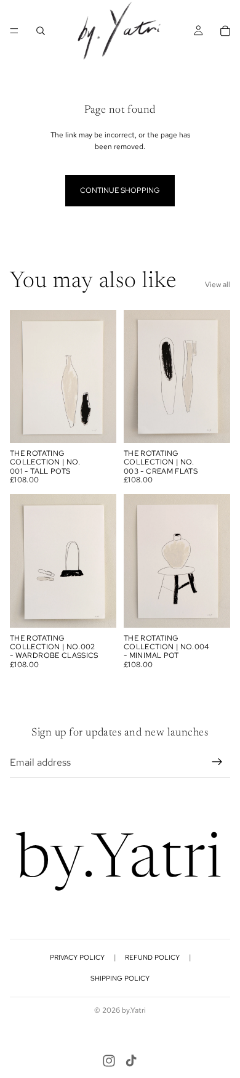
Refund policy (152, 957)
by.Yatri (134, 1010)
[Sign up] (217, 762)
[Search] (40, 30)
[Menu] (14, 31)
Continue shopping (120, 190)
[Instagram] (109, 1060)
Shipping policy (120, 978)
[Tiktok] (131, 1060)
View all (217, 285)
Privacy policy (77, 957)
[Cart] (225, 30)
